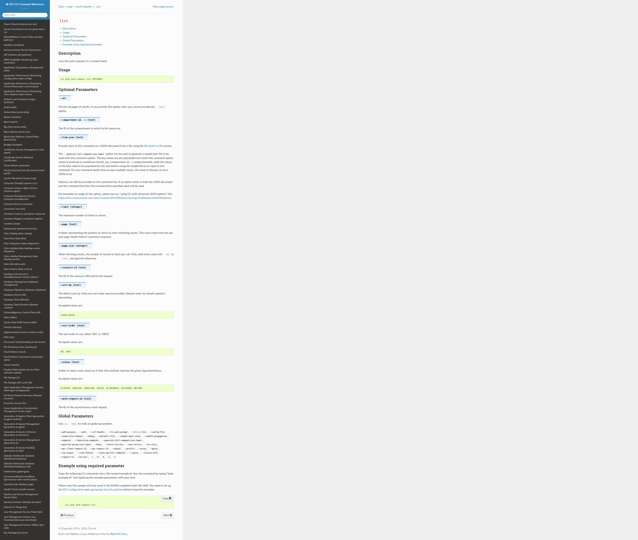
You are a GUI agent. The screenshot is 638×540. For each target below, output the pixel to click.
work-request (84, 6)
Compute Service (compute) (18, 204)
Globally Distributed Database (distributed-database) (19, 457)
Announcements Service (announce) (22, 50)
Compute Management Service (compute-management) (19, 197)
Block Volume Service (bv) (17, 132)
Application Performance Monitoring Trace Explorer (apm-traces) (22, 93)
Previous (68, 515)
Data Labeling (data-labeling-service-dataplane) (22, 250)
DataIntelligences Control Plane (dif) (22, 312)
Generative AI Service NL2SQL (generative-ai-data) (19, 449)
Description (69, 28)
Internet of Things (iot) (15, 507)
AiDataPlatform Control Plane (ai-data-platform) (23, 38)
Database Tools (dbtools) (16, 299)
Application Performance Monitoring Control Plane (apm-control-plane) (22, 85)
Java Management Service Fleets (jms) (23, 512)
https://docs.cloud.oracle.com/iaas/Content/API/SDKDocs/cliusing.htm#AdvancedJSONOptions (114, 198)
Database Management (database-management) (21, 283)
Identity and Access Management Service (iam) (21, 496)
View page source (163, 6)
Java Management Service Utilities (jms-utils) (24, 526)
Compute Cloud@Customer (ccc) (20, 183)
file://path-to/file (153, 146)
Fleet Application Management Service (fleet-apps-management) (23, 389)
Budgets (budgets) (13, 144)
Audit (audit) (10, 107)
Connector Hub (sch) (14, 209)
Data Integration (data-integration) (21, 243)
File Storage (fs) (12, 377)
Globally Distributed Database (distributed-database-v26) (19, 465)
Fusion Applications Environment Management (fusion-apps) (21, 409)
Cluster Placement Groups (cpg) (20, 178)
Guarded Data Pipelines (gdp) (19, 484)
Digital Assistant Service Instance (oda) (23, 332)
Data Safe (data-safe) (14, 264)
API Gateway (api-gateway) (17, 55)
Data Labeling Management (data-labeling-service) (21, 258)
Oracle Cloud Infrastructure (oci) (20, 24)
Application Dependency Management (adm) (23, 69)
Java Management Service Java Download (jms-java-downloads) (20, 518)
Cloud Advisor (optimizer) (17, 165)
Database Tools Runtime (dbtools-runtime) (21, 306)
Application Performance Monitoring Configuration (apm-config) (22, 77)
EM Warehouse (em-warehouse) (20, 347)
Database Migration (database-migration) (25, 290)
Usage (66, 32)
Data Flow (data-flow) (15, 238)
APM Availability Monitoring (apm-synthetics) (21, 61)
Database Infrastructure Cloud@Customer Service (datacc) (21, 275)
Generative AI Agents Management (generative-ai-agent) (22, 425)
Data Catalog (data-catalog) (18, 233)
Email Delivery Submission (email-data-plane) (23, 358)
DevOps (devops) (12, 327)
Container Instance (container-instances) (24, 214)
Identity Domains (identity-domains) (22, 502)
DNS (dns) (9, 337)
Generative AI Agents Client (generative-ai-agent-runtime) (24, 417)
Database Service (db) (15, 295)
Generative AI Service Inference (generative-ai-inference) (20, 433)
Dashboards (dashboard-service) (20, 228)
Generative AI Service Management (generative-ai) (22, 441)
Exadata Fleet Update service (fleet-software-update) (22, 371)
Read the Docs (118, 534)
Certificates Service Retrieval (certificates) (18, 159)
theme (91, 534)
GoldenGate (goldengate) (16, 471)
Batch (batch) (11, 122)
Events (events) (11, 365)
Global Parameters (73, 40)
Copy (165, 498)
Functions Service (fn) (15, 403)
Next (166, 515)
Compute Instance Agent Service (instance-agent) (20, 189)
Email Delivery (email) (15, 352)
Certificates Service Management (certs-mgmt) (24, 151)
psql (70, 6)
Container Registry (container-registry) (23, 218)
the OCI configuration (71, 489)
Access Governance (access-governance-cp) (24, 30)
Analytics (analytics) (14, 45)
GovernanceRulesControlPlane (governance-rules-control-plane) (20, 478)
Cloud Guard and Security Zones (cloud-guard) (24, 172)
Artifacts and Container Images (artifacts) (20, 101)
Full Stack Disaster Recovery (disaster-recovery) (23, 397)
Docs (61, 6)
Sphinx (75, 534)
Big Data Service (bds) (15, 127)
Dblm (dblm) (10, 317)
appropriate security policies (106, 489)
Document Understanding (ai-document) (24, 342)
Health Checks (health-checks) (19, 489)
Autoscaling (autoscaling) (16, 112)
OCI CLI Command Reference (26, 4)
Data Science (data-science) (18, 269)
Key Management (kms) (16, 533)
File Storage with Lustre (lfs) (18, 382)
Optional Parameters (74, 36)
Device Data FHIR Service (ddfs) (20, 322)
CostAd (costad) (12, 223)
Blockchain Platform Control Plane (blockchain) (21, 138)
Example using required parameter (82, 44)
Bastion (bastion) (12, 117)
